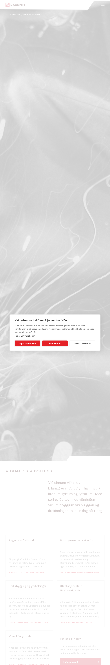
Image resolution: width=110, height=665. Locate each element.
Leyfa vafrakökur (27, 343)
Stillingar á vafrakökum (82, 343)
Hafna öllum (55, 343)
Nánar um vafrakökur (25, 335)
